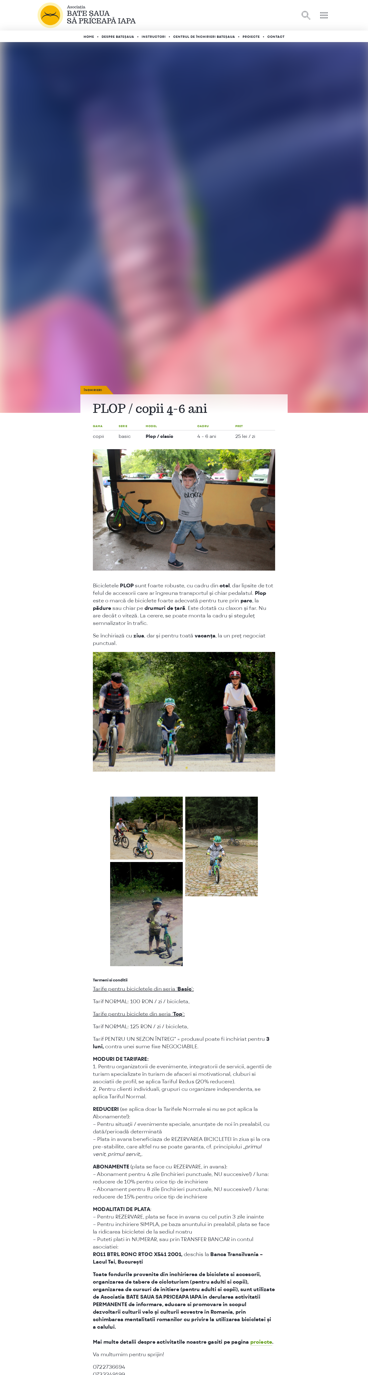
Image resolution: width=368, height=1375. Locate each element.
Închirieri (93, 390)
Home (89, 37)
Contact (276, 37)
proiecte (261, 1341)
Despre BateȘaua (118, 37)
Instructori (154, 37)
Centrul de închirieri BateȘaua (204, 37)
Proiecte (251, 37)
